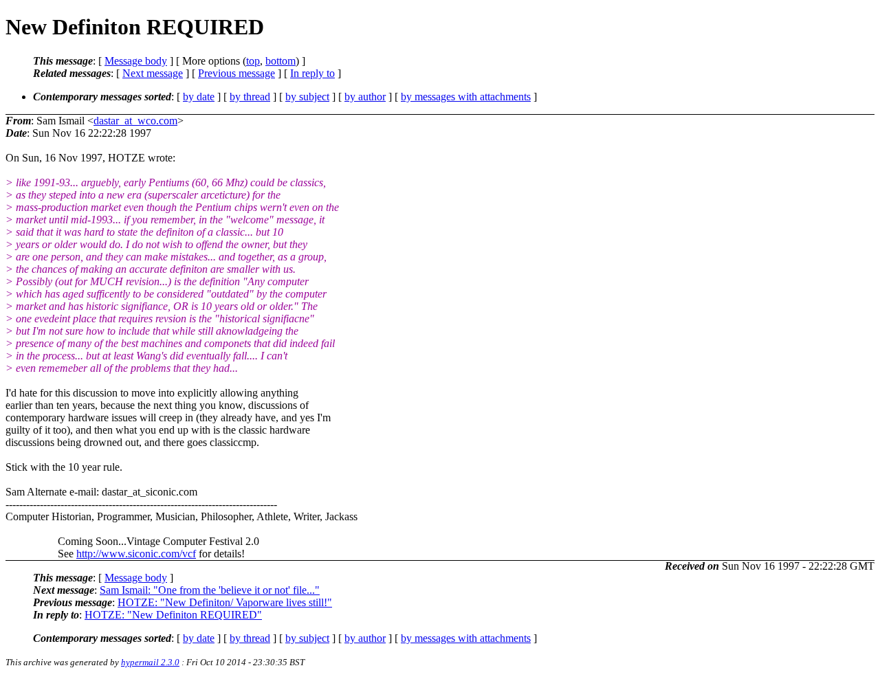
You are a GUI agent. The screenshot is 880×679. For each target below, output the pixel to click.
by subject (307, 96)
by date (198, 96)
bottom (280, 61)
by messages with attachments (466, 96)
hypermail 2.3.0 (150, 662)
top (253, 61)
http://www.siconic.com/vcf (136, 553)
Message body (135, 61)
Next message (152, 73)
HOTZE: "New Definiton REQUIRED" (173, 615)
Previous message (236, 73)
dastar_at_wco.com (135, 120)
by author (365, 96)
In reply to (312, 73)
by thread (250, 96)
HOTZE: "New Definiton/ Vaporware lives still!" (225, 602)
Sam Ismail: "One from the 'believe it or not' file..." (210, 590)
